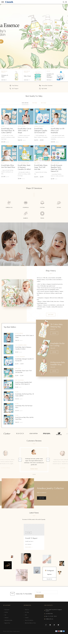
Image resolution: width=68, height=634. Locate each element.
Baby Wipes (37, 163)
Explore (54, 333)
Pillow (2, 126)
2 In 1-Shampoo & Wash (23, 163)
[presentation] (1, 244)
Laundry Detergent (39, 126)
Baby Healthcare (55, 163)
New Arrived (25, 102)
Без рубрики (28, 544)
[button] (61, 64)
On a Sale (43, 102)
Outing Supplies (22, 126)
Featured (34, 102)
